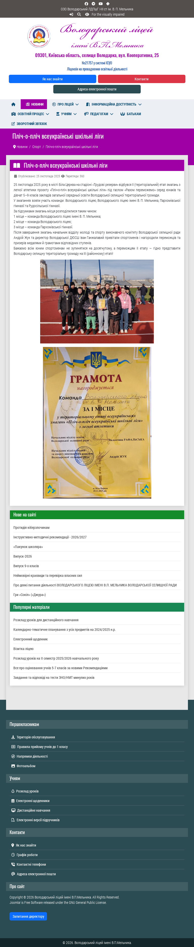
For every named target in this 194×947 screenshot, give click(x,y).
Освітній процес (31, 113)
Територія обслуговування (36, 737)
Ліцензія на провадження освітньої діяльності (97, 68)
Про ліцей (66, 104)
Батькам (134, 113)
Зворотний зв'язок (32, 123)
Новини (37, 104)
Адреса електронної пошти (97, 89)
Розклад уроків (27, 791)
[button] (104, 14)
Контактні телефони (31, 864)
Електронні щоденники (33, 800)
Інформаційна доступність (114, 104)
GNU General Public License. (88, 902)
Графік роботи (27, 854)
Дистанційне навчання (33, 810)
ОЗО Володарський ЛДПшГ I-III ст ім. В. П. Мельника (97, 9)
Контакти (142, 79)
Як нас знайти (52, 79)
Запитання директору (28, 916)
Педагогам (99, 113)
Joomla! (15, 902)
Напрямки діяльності (32, 756)
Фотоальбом (26, 765)
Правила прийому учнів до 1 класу (42, 746)
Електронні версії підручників (38, 819)
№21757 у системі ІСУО (97, 62)
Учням (66, 113)
